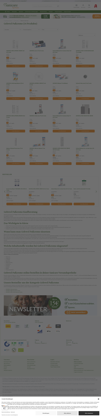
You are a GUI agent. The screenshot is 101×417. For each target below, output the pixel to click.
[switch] (4, 408)
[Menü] (7, 405)
